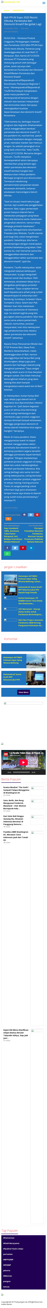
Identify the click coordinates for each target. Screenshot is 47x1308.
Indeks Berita (6, 1304)
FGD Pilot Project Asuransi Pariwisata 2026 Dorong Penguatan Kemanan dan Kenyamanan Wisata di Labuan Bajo (30, 625)
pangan (6, 1281)
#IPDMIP (7, 1265)
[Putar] (4, 772)
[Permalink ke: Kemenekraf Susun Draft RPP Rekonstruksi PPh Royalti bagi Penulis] (10, 590)
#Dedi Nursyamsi (11, 1243)
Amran (6, 1287)
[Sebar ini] (7, 548)
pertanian (8, 1254)
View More (23, 692)
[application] (23, 762)
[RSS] (8, 519)
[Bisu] (38, 772)
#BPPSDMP (8, 1259)
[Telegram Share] (31, 548)
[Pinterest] (37, 515)
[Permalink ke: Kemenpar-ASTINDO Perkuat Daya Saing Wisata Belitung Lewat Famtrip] (10, 579)
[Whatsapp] (7, 553)
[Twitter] (31, 515)
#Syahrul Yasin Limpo (13, 1248)
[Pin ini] (23, 548)
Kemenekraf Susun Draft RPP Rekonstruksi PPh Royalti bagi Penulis (30, 590)
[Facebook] (24, 515)
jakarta (6, 1270)
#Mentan (7, 1276)
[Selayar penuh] (42, 772)
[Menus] (44, 3)
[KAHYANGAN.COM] (10, 2)
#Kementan (8, 1238)
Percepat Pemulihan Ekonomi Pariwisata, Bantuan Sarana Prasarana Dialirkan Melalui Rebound (33, 533)
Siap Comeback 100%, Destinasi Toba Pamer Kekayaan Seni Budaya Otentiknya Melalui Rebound (13, 533)
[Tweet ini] (15, 548)
